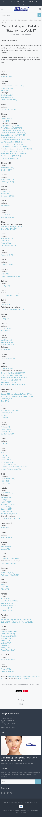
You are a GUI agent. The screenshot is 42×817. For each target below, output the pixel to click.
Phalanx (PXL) (6, 669)
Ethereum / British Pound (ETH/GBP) (14, 377)
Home (2, 20)
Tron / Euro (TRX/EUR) (9, 382)
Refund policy (29, 802)
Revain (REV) (6, 243)
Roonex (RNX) (6, 328)
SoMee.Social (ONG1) (9, 636)
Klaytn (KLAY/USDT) (8, 563)
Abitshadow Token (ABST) (10, 575)
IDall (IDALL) (5, 453)
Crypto (15, 684)
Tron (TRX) (5, 401)
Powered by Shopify (21, 812)
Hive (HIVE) (5, 121)
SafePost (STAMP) (7, 610)
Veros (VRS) (5, 549)
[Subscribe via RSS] (36, 802)
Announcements (7, 684)
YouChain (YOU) (7, 238)
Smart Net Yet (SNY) (8, 359)
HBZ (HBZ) (5, 481)
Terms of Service (16, 802)
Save (26, 691)
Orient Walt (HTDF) (7, 462)
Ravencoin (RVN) (7, 255)
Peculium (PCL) (6, 205)
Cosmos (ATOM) (7, 368)
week (21, 687)
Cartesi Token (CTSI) (8, 109)
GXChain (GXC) (6, 457)
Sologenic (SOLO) (7, 179)
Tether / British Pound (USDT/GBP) (13, 373)
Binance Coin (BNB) (8, 659)
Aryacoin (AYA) (6, 431)
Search (6, 802)
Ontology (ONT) (6, 170)
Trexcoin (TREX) (7, 342)
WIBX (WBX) (5, 274)
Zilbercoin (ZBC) (7, 547)
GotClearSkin (10, 810)
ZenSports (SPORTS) (8, 605)
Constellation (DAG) (8, 478)
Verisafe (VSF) (6, 643)
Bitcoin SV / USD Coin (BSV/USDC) (13, 309)
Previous (21, 700)
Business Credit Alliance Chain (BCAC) (14, 467)
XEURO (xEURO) (7, 349)
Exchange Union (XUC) (9, 245)
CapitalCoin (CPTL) (8, 634)
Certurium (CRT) (7, 608)
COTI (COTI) (5, 286)
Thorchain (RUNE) (7, 168)
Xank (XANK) (5, 648)
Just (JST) (4, 584)
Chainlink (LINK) (7, 264)
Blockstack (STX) (7, 493)
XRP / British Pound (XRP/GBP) (12, 375)
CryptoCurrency (23, 684)
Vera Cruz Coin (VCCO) (9, 601)
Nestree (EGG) (6, 193)
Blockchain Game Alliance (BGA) (12, 86)
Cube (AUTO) (6, 319)
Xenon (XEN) (5, 641)
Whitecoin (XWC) (7, 537)
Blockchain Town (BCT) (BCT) (11, 276)
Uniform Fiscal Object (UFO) (11, 469)
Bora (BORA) (5, 330)
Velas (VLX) (5, 645)
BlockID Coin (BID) (7, 345)
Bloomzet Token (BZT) (9, 631)
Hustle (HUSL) (6, 598)
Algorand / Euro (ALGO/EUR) (11, 380)
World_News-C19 (11, 20)
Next (21, 704)
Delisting (31, 684)
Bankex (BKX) (6, 483)
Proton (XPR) (5, 191)
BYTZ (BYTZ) (6, 429)
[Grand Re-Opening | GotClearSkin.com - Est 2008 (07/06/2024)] (21, 745)
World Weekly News (22, 678)
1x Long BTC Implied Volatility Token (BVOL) (16, 394)
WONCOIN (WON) (7, 572)
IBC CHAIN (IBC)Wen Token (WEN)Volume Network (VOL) (9, 97)
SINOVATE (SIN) (7, 638)
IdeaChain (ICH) (6, 340)
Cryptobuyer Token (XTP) (10, 558)
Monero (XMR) (6, 460)
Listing (37, 684)
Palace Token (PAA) (8, 650)
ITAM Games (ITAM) (8, 671)
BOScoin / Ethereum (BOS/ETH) (12, 518)
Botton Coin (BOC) (7, 88)
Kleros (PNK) (5, 528)
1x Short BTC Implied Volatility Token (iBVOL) (17, 396)
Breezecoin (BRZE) (8, 196)
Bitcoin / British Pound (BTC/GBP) (13, 384)
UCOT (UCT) (5, 241)
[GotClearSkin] (21, 9)
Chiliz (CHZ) (5, 305)
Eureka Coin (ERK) (7, 434)
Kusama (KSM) (6, 76)
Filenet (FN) (5, 589)
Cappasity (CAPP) (7, 182)
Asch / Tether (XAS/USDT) (10, 295)
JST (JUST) (5, 90)
